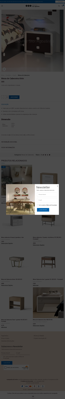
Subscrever (43, 209)
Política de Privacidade (51, 205)
